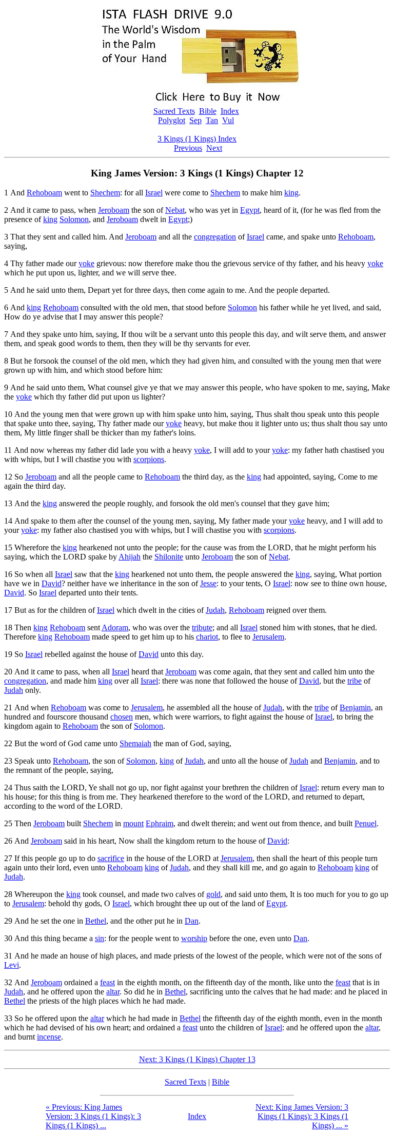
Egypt (250, 210)
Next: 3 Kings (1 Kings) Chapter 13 (197, 1059)
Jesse (208, 583)
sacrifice (110, 858)
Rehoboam (44, 192)
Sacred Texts (174, 111)
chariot (207, 636)
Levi (11, 965)
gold (213, 894)
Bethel (95, 920)
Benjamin (355, 707)
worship (194, 938)
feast (107, 982)
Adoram (115, 627)
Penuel (365, 823)
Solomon (74, 219)
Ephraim (159, 823)
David (52, 583)
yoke (86, 263)
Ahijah (130, 556)
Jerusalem (268, 636)
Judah (215, 610)
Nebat (175, 210)
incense (49, 1036)
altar (113, 991)
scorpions (148, 459)
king (291, 192)
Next (214, 148)
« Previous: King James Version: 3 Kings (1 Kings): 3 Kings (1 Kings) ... (93, 1116)
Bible (207, 111)
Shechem (105, 192)
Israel (154, 192)
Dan (192, 920)
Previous (188, 148)
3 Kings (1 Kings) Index (197, 138)
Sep (195, 120)
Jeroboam (113, 210)
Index (230, 111)
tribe (354, 680)
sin (99, 938)
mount (133, 823)
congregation (215, 236)
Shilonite (168, 556)
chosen (121, 716)
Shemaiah (135, 743)
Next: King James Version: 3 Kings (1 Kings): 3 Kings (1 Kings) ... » (301, 1116)
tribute (202, 627)
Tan (212, 120)
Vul (228, 120)
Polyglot (171, 120)
